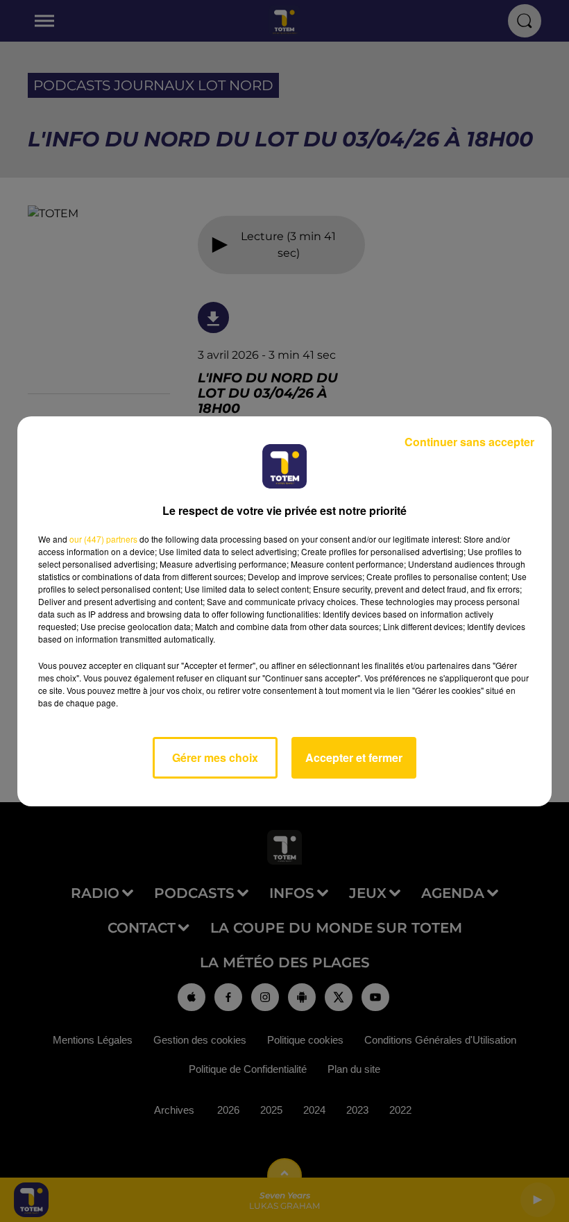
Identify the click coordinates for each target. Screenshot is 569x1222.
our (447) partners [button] (103, 539)
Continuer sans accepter (469, 442)
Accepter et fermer (353, 757)
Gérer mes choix (215, 757)
